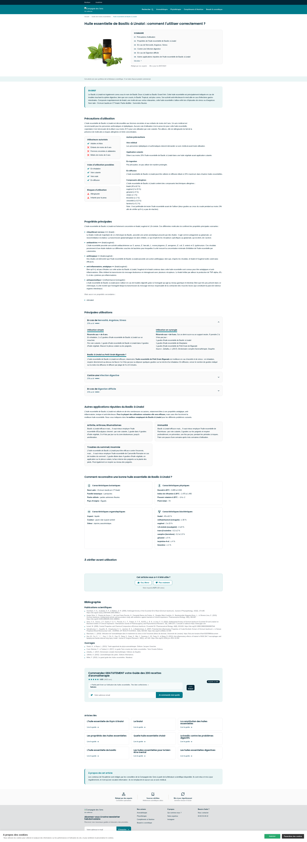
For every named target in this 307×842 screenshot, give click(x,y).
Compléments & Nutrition (193, 9)
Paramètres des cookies (293, 836)
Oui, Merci (145, 583)
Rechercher (146, 9)
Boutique (87, 2)
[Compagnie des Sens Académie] (97, 9)
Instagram (170, 819)
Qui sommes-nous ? (174, 813)
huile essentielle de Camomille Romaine (127, 453)
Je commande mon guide (169, 695)
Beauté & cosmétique (214, 9)
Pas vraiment (164, 583)
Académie (99, 2)
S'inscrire (122, 829)
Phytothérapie (175, 9)
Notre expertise (172, 816)
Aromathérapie (162, 9)
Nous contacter (203, 813)
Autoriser (272, 836)
